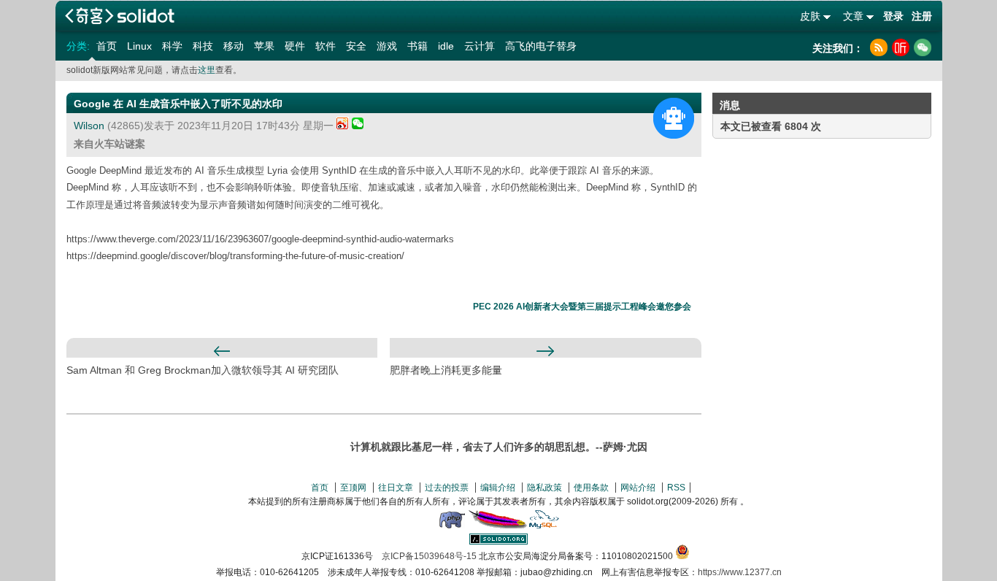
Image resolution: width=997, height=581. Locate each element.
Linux (139, 46)
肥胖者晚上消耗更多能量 (446, 370)
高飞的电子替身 (541, 46)
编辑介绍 (497, 487)
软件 (325, 46)
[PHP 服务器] (451, 525)
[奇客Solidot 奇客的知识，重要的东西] (119, 15)
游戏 (387, 46)
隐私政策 (544, 487)
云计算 (479, 46)
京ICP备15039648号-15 (429, 556)
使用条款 (591, 487)
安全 (356, 46)
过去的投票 (447, 487)
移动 (233, 46)
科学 (172, 46)
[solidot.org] (498, 541)
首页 (106, 46)
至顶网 (353, 487)
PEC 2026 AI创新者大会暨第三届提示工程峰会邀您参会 (582, 306)
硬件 (295, 46)
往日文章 (395, 487)
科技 (203, 46)
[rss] (879, 47)
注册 (922, 16)
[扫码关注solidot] (922, 47)
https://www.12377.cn (740, 572)
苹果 (264, 46)
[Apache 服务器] (498, 525)
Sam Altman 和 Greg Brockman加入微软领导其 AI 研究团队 (202, 370)
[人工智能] (673, 118)
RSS (676, 487)
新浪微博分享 (342, 123)
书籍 (417, 46)
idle (446, 46)
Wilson (89, 125)
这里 (206, 70)
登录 (893, 16)
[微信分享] (357, 125)
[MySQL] (544, 525)
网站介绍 (637, 487)
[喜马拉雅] (900, 47)
